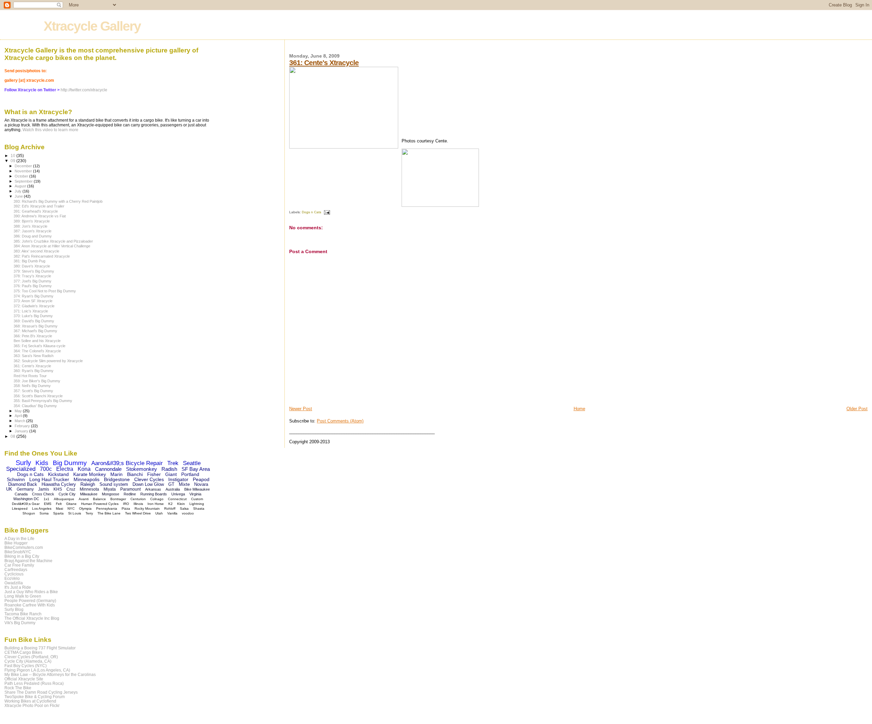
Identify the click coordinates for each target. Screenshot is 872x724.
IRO (126, 504)
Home (579, 408)
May (19, 411)
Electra (64, 469)
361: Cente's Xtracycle (324, 62)
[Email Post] (326, 212)
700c (46, 469)
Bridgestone (117, 479)
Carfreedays (15, 569)
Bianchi (135, 474)
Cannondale (108, 469)
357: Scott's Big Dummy (33, 391)
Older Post (857, 408)
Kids (41, 462)
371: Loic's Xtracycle (31, 311)
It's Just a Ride (17, 587)
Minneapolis (86, 479)
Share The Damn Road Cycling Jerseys (41, 692)
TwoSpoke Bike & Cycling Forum (34, 696)
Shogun (28, 513)
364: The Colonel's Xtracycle (37, 351)
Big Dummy (70, 462)
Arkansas (153, 489)
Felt (59, 504)
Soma (44, 513)
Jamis (43, 489)
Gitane (71, 504)
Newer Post (300, 408)
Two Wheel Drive (138, 513)
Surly (23, 462)
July (18, 191)
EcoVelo (12, 578)
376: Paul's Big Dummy (33, 286)
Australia (173, 489)
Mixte (184, 484)
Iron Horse (155, 504)
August (21, 186)
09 (13, 160)
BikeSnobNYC (17, 552)
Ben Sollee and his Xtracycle (37, 341)
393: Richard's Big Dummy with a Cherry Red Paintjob (58, 201)
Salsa (184, 508)
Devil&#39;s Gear (26, 504)
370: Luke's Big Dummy (33, 316)
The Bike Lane (109, 513)
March (20, 421)
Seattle (192, 463)
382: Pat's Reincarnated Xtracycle (42, 256)
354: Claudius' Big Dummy (35, 406)
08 (13, 436)
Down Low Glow (148, 484)
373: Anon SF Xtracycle (33, 301)
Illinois (138, 504)
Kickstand (58, 474)
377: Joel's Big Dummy (32, 281)
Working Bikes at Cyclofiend (30, 701)
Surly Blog (14, 609)
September (24, 181)
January (22, 431)
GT (171, 484)
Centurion (138, 499)
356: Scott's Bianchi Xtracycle (38, 396)
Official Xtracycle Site (23, 679)
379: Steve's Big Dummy (34, 271)
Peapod (201, 479)
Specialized (20, 469)
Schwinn (16, 479)
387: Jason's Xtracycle (32, 231)
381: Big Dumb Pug (29, 261)
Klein (181, 504)
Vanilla (172, 513)
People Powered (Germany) (30, 600)
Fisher (154, 474)
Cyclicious (14, 574)
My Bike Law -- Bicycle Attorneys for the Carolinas (50, 674)
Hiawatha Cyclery (59, 484)
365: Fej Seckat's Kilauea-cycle (39, 346)
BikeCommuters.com (23, 547)
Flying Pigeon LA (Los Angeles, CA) (37, 670)
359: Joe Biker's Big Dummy (37, 381)
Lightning (196, 504)
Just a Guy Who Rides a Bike (31, 591)
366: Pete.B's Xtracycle (33, 336)
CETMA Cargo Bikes (23, 652)
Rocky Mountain (147, 508)
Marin (116, 474)
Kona (84, 469)
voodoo (188, 513)
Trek (172, 463)
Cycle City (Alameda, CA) (27, 661)
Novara (201, 484)
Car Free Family (19, 565)
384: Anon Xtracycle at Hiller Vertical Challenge (52, 246)
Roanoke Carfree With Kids (29, 605)
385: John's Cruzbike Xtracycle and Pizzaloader (53, 241)
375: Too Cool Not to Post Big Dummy (45, 291)
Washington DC (26, 499)
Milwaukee (88, 494)
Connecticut (177, 499)
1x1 (46, 499)
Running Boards (153, 494)
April (19, 416)
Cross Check (43, 494)
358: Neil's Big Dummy (32, 386)
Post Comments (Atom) (340, 420)
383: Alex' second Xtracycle (36, 251)
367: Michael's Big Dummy (35, 331)
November (24, 171)
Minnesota (89, 489)
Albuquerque (64, 499)
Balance (99, 499)
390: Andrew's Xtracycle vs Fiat (40, 216)
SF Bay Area (196, 469)
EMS (47, 504)
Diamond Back (22, 484)
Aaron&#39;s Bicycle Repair (127, 463)
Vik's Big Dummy (19, 622)
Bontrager (118, 499)
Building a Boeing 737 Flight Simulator (40, 648)
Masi (59, 508)
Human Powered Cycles (100, 504)
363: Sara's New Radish (33, 356)
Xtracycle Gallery (92, 26)
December (24, 166)
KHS (57, 489)
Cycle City (67, 494)
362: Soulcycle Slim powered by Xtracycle (48, 361)
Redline (130, 494)
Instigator (178, 479)
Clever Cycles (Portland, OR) (31, 656)
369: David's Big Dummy (34, 321)
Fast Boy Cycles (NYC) (25, 665)
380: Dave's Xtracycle (32, 266)
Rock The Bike (17, 688)
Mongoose (110, 494)
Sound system (113, 484)
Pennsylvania (106, 508)
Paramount (130, 489)
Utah (159, 513)
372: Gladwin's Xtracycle (34, 306)
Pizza (126, 508)
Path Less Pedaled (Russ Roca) (34, 683)
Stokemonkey (141, 469)
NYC (71, 508)
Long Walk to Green (22, 596)
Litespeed (20, 508)
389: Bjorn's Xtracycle (32, 221)
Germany (25, 489)
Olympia (85, 508)
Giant (171, 474)
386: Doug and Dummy (33, 236)
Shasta (198, 508)
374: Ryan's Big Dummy (33, 296)
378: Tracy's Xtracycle (32, 276)
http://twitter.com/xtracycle (84, 90)
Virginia (195, 494)
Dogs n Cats (311, 212)
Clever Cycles (149, 479)
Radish (169, 469)
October (22, 176)
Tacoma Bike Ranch (23, 614)
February (23, 426)
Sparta (58, 513)
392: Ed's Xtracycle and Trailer (39, 206)
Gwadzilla (13, 583)
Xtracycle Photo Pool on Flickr (32, 705)
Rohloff (169, 508)
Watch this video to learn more (50, 129)
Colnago (157, 499)
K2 (170, 504)
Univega (178, 494)
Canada (21, 494)
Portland (190, 474)
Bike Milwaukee (197, 489)
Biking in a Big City (21, 556)
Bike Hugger (16, 543)
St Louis (74, 513)
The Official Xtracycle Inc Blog (31, 618)
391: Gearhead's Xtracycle (36, 211)
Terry (89, 513)
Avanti (84, 499)
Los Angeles (41, 508)
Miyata (110, 489)
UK (9, 489)
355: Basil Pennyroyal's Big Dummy (43, 401)
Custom (197, 499)
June (19, 196)
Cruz (70, 489)
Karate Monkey (89, 474)
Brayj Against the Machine (28, 560)
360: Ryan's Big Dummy (33, 371)
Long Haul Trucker (49, 479)
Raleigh (87, 484)
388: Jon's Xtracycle (30, 226)
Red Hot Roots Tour (30, 376)
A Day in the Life (19, 538)
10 (13, 155)
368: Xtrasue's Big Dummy (36, 326)
